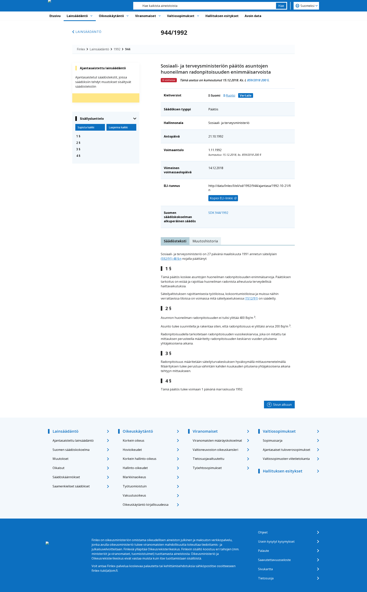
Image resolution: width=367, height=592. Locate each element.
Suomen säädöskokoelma (71, 450)
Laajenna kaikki (118, 127)
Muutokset (60, 459)
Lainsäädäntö (77, 16)
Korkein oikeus (133, 440)
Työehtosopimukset (207, 468)
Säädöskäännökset (66, 477)
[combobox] (204, 6)
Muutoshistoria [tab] (205, 241)
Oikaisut (58, 468)
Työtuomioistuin (135, 486)
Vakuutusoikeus (134, 495)
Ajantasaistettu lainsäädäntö (73, 440)
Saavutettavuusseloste (274, 560)
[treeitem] (105, 136)
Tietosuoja (266, 578)
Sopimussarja (272, 440)
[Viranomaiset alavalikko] (159, 15)
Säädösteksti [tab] (175, 241)
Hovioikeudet (132, 450)
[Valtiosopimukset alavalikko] (198, 15)
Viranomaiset (145, 16)
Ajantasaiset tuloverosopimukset (286, 450)
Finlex (81, 49)
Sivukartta (265, 569)
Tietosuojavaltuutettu (208, 459)
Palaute (263, 551)
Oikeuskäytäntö (111, 16)
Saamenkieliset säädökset (71, 486)
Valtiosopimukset (180, 16)
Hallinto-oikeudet (135, 468)
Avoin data (253, 16)
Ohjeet (263, 532)
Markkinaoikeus (134, 477)
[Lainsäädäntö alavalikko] (91, 15)
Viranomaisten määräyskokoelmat (217, 440)
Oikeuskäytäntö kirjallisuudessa (145, 504)
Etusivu (55, 16)
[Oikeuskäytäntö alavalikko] (127, 15)
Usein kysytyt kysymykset (276, 541)
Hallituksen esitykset (222, 16)
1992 (117, 49)
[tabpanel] (228, 322)
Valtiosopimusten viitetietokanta (286, 459)
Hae (281, 6)
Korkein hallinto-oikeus (139, 459)
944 (127, 49)
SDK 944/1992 (218, 213)
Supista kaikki (86, 127)
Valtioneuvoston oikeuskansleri (215, 450)
